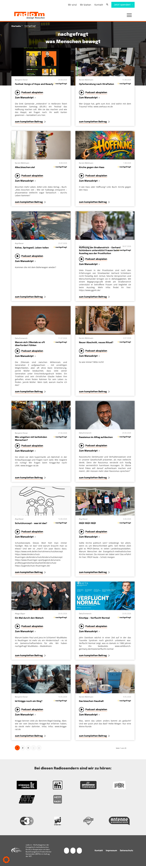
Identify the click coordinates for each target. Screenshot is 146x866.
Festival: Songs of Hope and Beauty (34, 84)
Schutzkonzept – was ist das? (31, 523)
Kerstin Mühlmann (86, 80)
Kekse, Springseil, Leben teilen (32, 248)
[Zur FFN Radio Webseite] (57, 785)
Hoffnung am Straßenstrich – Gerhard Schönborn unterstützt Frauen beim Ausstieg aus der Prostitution (99, 251)
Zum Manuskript (24, 98)
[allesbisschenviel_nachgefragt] (41, 145)
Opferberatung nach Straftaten (96, 84)
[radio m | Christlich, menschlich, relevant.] (29, 15)
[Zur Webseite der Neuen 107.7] (26, 799)
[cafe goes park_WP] (41, 225)
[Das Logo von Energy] (57, 821)
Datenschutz (126, 851)
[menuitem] (72, 5)
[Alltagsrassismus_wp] (105, 415)
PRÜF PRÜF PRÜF (87, 523)
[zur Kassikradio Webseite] (26, 785)
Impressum (111, 851)
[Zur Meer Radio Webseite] (57, 799)
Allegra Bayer (20, 613)
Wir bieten (85, 5)
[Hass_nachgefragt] (105, 145)
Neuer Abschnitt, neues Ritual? (96, 342)
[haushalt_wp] (105, 679)
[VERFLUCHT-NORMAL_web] (105, 596)
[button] (128, 15)
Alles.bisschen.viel (25, 167)
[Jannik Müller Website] (41, 320)
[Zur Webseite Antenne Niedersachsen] (119, 821)
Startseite (16, 26)
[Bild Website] (105, 225)
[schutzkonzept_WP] (41, 501)
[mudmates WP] (41, 596)
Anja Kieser (19, 243)
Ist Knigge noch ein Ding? (28, 701)
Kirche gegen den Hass (91, 167)
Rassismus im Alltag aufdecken (96, 437)
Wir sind (72, 5)
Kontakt (99, 5)
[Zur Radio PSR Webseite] (119, 785)
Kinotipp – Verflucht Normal (94, 618)
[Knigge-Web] (41, 679)
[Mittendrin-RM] (41, 62)
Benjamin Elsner (21, 80)
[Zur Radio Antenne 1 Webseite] (88, 821)
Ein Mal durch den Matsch (29, 618)
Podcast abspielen (32, 92)
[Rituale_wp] (105, 320)
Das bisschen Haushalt (91, 701)
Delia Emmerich (85, 246)
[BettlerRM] (41, 415)
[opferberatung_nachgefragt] (105, 62)
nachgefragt (61, 84)
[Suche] (107, 4)
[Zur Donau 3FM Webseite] (26, 821)
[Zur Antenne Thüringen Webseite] (88, 785)
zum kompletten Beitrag (29, 122)
